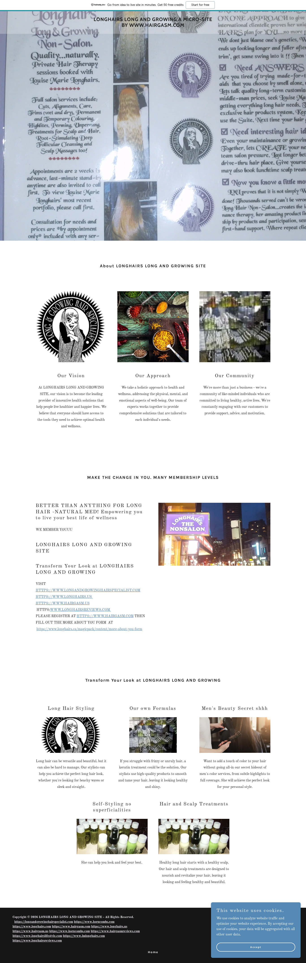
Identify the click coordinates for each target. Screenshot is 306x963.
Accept (255, 946)
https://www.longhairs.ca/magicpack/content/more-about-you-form (89, 629)
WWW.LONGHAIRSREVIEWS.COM (80, 610)
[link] (153, 26)
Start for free (200, 4)
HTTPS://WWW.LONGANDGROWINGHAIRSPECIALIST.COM (88, 590)
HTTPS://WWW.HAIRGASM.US (63, 603)
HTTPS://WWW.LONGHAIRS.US (64, 597)
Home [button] (153, 952)
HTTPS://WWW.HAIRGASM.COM (105, 616)
